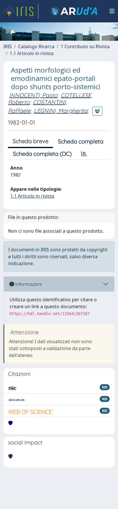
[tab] (84, 154)
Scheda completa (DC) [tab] (42, 153)
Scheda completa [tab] (80, 141)
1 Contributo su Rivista (85, 46)
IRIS (7, 46)
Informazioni (28, 284)
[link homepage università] (74, 11)
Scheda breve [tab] (30, 141)
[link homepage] (20, 11)
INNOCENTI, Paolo (33, 95)
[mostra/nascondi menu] (112, 11)
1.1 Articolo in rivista (32, 53)
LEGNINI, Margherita (60, 110)
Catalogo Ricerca (36, 46)
